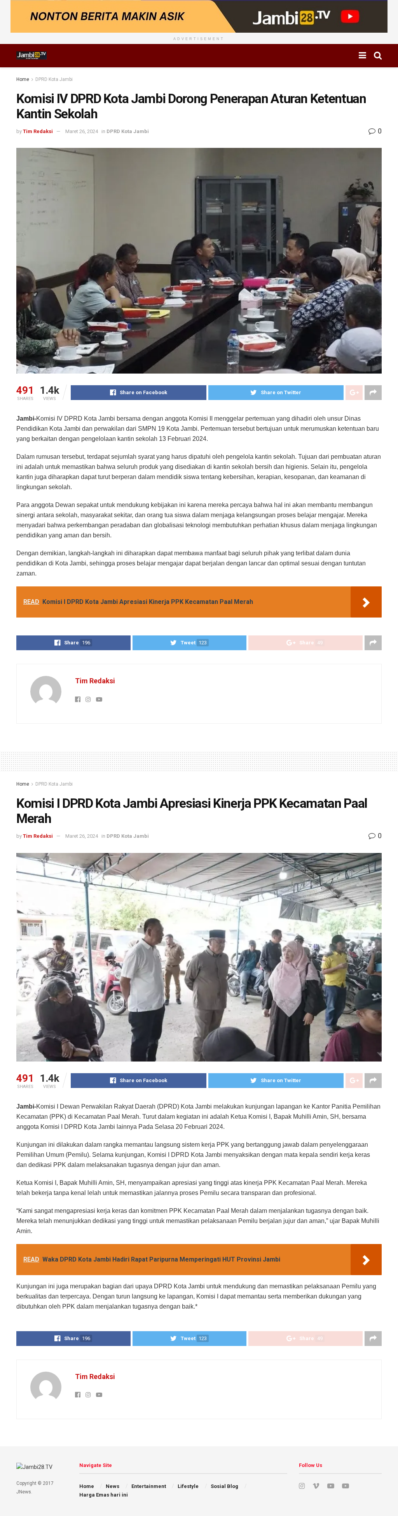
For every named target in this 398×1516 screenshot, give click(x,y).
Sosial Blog (224, 1486)
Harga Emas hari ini (103, 1495)
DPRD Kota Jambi (54, 79)
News (112, 1486)
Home (22, 79)
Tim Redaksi (38, 131)
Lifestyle (188, 1486)
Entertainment (148, 1486)
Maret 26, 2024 (81, 131)
